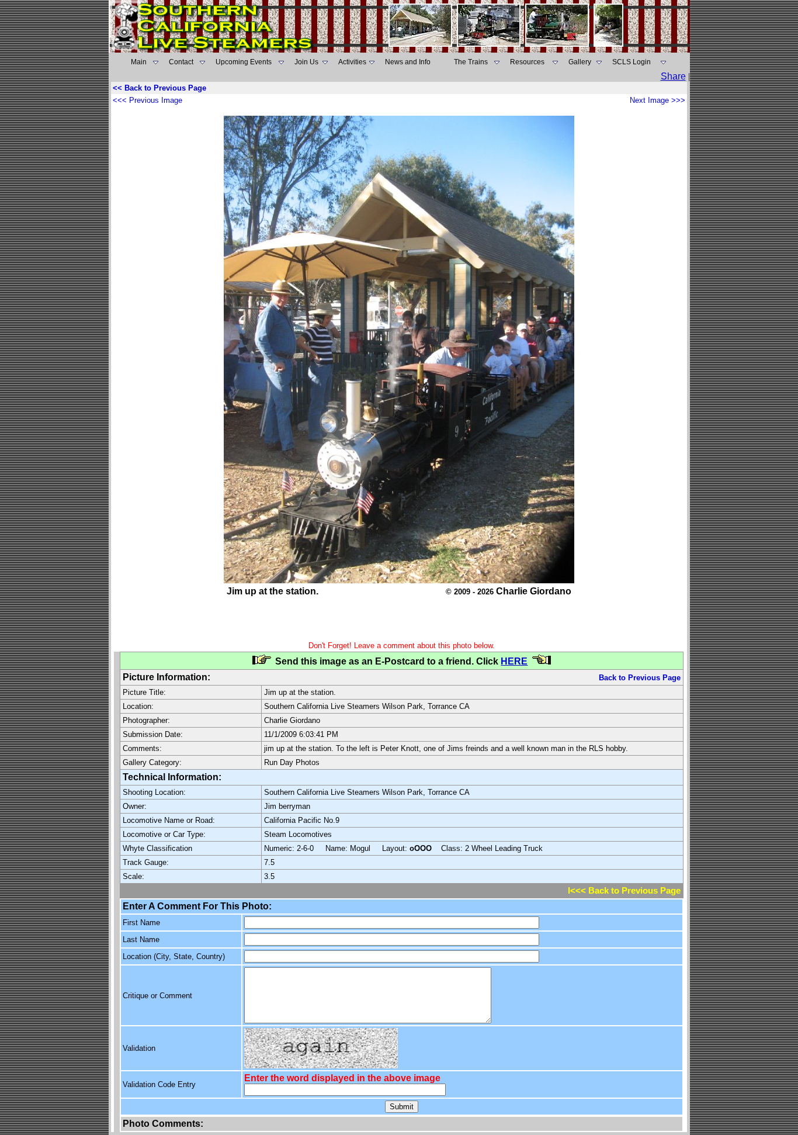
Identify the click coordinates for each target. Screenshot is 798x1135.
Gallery (579, 62)
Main (139, 62)
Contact (181, 62)
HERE (514, 661)
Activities (352, 62)
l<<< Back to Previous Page (624, 890)
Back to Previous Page (640, 677)
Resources (527, 62)
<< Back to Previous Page (159, 88)
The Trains (471, 62)
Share (673, 76)
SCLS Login (631, 62)
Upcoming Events (244, 62)
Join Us (306, 62)
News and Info (408, 62)
